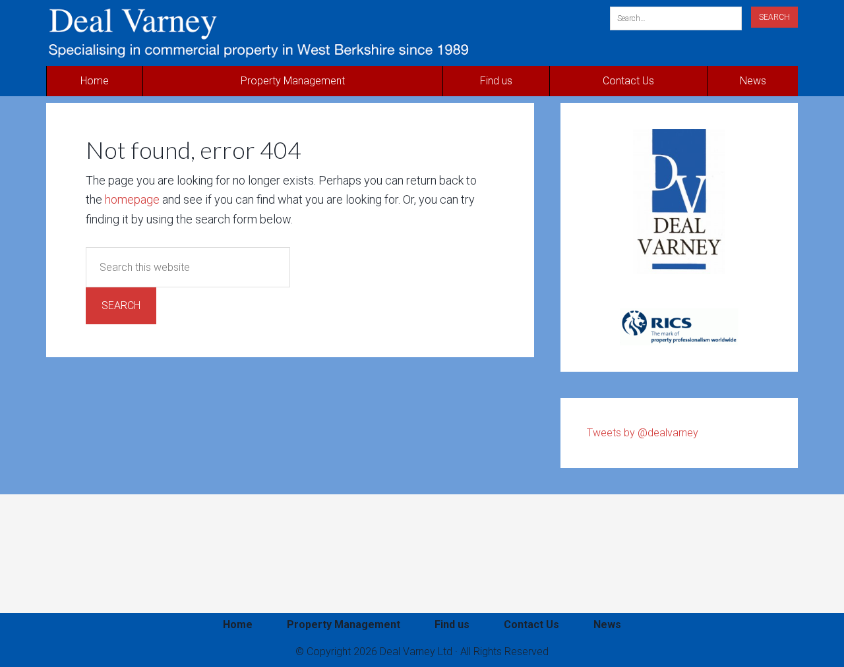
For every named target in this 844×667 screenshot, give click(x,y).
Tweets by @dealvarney (642, 432)
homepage (132, 199)
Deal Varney (294, 33)
